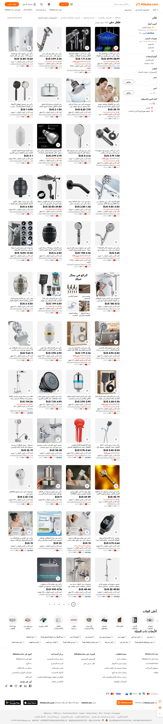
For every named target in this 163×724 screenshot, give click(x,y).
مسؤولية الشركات (152, 668)
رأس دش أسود (135, 637)
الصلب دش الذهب (51, 642)
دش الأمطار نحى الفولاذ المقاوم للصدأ (52, 637)
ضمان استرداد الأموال (119, 663)
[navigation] (140, 311)
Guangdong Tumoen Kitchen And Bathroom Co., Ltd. (78, 594)
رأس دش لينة (109, 642)
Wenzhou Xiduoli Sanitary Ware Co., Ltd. (20, 64)
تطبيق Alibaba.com (47, 703)
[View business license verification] (103, 720)
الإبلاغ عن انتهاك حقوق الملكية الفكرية (50, 677)
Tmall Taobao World (70, 713)
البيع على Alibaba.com (24, 659)
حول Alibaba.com (151, 654)
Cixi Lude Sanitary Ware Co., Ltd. (108, 458)
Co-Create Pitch (152, 663)
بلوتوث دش (121, 637)
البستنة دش (88, 637)
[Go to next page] (49, 604)
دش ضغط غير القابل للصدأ (90, 642)
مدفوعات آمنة (122, 659)
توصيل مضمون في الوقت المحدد (115, 668)
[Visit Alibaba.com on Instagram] (15, 685)
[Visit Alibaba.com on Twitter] (20, 685)
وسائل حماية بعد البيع (119, 672)
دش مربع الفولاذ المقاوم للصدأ (144, 642)
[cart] (41, 5)
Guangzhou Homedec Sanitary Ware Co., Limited (20, 548)
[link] (160, 701)
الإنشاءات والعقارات (105, 18)
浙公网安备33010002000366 (120, 720)
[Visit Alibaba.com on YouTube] (11, 685)
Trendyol (107, 713)
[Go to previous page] (78, 604)
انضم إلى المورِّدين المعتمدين (22, 672)
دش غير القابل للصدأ (69, 642)
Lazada (81, 713)
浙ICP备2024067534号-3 (142, 720)
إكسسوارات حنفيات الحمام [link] (47, 18)
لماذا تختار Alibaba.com (150, 659)
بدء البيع (29, 663)
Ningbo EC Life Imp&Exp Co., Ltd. (78, 455)
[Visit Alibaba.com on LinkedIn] (25, 685)
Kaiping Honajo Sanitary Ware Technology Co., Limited (78, 550)
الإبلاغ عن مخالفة (57, 681)
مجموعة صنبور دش (105, 637)
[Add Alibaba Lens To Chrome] (125, 702)
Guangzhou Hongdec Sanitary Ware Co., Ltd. (49, 455)
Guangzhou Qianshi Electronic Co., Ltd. (78, 502)
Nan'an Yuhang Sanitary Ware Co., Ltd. (20, 114)
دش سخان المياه (17, 642)
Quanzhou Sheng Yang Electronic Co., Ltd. (20, 502)
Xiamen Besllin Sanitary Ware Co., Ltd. (49, 594)
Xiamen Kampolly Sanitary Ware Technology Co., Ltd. (78, 114)
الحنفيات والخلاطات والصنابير (70, 18)
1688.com (57, 713)
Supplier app (87, 703)
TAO (100, 713)
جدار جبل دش (124, 642)
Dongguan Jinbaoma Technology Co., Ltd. (107, 548)
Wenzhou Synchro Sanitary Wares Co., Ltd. (49, 66)
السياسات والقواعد (120, 681)
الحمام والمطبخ (89, 18)
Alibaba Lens (149, 703)
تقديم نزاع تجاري (57, 668)
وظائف (155, 672)
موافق (128, 82)
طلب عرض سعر (89, 663)
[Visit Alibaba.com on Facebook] (30, 685)
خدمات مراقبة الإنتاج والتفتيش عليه (115, 677)
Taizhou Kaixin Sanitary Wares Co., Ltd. (107, 66)
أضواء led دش (74, 637)
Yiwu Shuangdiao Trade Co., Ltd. (50, 114)
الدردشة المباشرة (57, 663)
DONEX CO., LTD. (113, 116)
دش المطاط (30, 637)
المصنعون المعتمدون (88, 659)
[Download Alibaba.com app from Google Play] (13, 702)
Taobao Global (91, 713)
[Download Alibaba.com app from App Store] (30, 702)
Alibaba (118, 18)
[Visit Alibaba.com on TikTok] (6, 685)
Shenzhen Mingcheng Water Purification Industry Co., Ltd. (49, 548)
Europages (116, 713)
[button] (71, 4)
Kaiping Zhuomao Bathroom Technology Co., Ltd (20, 411)
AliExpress (47, 713)
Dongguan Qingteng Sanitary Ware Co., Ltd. (78, 70)
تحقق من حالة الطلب (24, 668)
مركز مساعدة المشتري (55, 659)
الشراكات (28, 677)
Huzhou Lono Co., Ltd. (53, 502)
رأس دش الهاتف (34, 642)
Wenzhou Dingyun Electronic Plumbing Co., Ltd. (107, 594)
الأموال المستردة (57, 672)
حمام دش (150, 637)
